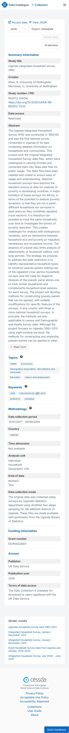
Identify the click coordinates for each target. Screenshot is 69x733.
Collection (41, 5)
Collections (34, 706)
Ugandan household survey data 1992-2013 (32, 626)
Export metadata (42, 29)
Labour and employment (37, 377)
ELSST (41, 393)
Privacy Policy (35, 693)
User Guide (34, 710)
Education (15, 377)
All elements (51, 45)
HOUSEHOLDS (26, 393)
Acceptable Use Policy (34, 697)
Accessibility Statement (34, 701)
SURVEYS (15, 399)
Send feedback (56, 729)
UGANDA (29, 399)
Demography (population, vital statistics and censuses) (32, 370)
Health (13, 364)
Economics (26, 364)
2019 (12, 393)
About (34, 715)
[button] (64, 5)
